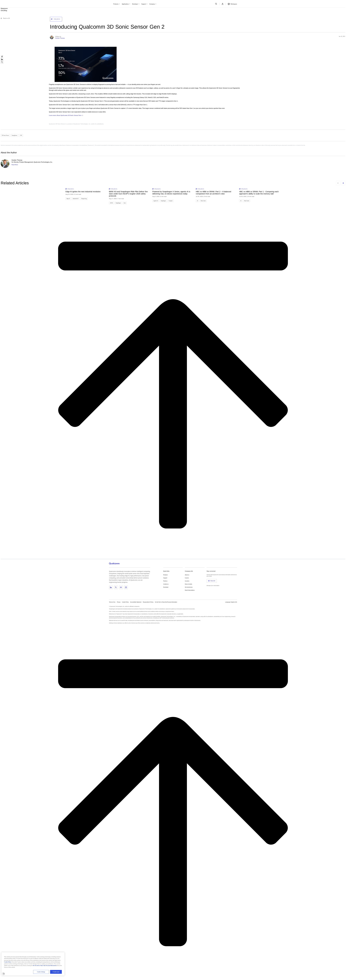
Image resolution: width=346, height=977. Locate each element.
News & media (188, 584)
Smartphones (14, 135)
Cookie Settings (41, 971)
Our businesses (189, 587)
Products (165, 575)
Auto (125, 203)
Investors (187, 581)
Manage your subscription (213, 585)
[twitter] (2, 62)
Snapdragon (118, 203)
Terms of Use (112, 602)
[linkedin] (2, 60)
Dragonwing (84, 198)
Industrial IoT (76, 198)
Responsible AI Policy (148, 602)
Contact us (165, 584)
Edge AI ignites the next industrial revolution (83, 192)
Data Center (203, 200)
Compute (170, 200)
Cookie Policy (125, 602)
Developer (165, 587)
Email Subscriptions (190, 590)
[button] (166, 602)
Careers (187, 578)
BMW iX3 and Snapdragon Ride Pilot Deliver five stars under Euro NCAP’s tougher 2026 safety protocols (128, 194)
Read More (15, 164)
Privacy (118, 602)
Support (165, 578)
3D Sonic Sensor (5, 135)
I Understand (56, 971)
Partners (165, 581)
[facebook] (2, 57)
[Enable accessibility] (3, 973)
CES (21, 135)
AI (197, 200)
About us (187, 575)
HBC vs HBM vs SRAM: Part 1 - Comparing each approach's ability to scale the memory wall (259, 193)
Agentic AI (155, 200)
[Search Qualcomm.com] (216, 4)
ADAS (111, 203)
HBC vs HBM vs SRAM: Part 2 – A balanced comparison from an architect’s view (213, 193)
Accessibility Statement (135, 602)
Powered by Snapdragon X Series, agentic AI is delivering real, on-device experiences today (171, 193)
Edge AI (68, 198)
